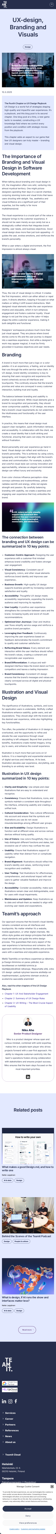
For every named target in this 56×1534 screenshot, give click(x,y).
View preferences (28, 1523)
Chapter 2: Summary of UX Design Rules (25, 998)
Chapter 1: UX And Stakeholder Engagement (26, 993)
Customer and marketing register (33, 1529)
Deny (28, 1516)
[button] (52, 1486)
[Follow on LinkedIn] (28, 1077)
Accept (28, 1508)
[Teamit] (6, 4)
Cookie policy (15, 1529)
